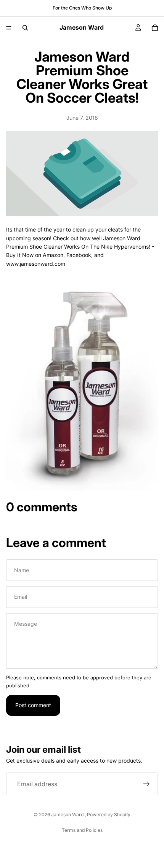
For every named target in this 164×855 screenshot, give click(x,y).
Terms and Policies (82, 830)
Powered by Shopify (108, 814)
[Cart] (154, 27)
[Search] (25, 27)
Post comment (33, 705)
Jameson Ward (68, 814)
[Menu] (9, 27)
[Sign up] (146, 784)
